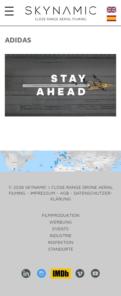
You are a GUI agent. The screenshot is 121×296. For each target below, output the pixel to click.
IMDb (60, 273)
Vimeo (79, 273)
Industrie (61, 235)
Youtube (95, 273)
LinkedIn (25, 273)
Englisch (111, 11)
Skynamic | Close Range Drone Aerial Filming (60, 13)
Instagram (41, 273)
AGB (64, 193)
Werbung (60, 222)
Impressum (42, 193)
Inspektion (60, 242)
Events (60, 228)
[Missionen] (60, 161)
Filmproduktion (60, 215)
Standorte (60, 249)
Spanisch (111, 19)
